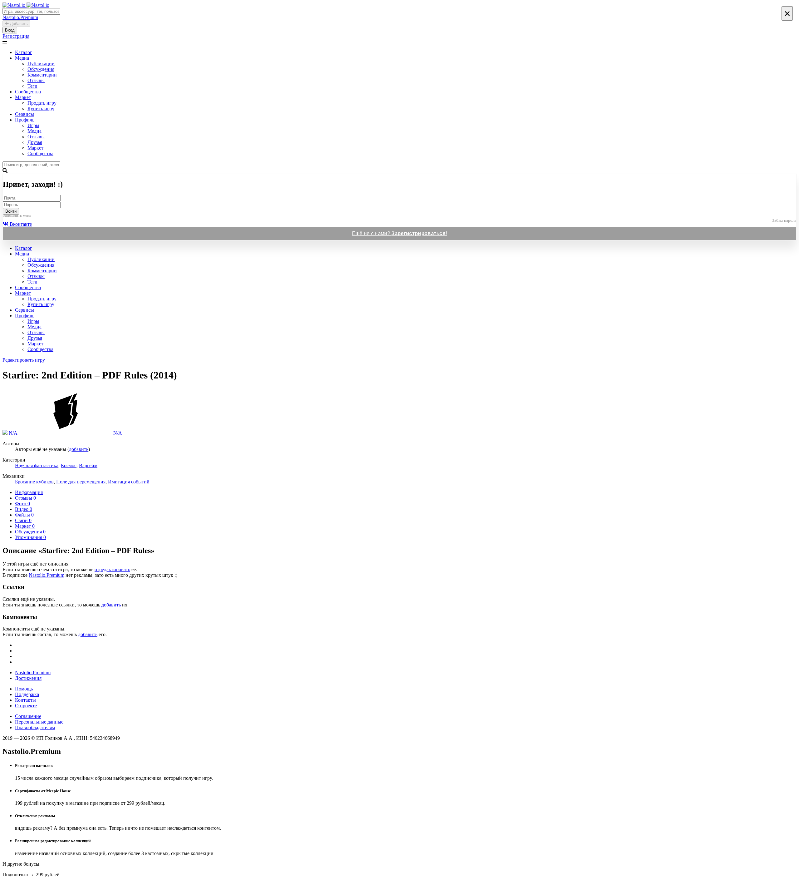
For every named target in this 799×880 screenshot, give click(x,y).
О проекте (26, 705)
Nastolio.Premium (46, 575)
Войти (11, 211)
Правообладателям (35, 727)
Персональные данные (39, 721)
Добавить (18, 23)
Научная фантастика (36, 465)
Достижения (28, 678)
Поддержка (27, 694)
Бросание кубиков (34, 481)
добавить (78, 449)
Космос (68, 465)
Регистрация (15, 36)
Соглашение (28, 716)
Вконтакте (20, 224)
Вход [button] (10, 30)
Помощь (24, 688)
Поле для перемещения (80, 481)
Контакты (25, 700)
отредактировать (112, 569)
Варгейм (88, 465)
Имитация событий (129, 481)
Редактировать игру (23, 360)
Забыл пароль (784, 220)
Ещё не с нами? (399, 233)
